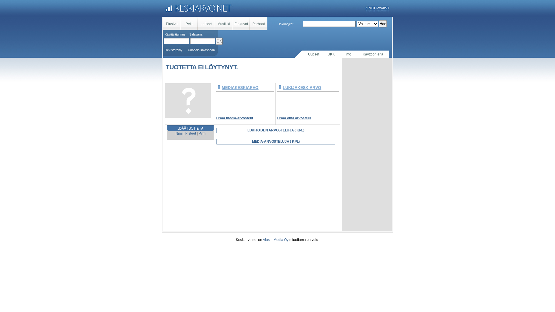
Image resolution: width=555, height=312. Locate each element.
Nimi (179, 133)
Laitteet (206, 24)
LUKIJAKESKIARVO (302, 87)
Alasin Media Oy (275, 240)
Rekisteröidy (173, 50)
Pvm (202, 133)
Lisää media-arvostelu (234, 118)
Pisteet (190, 133)
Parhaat (258, 24)
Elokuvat (241, 24)
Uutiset (313, 54)
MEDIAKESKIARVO (240, 87)
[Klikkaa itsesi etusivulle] (277, 8)
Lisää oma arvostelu (294, 118)
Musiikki (223, 24)
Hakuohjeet (285, 24)
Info (348, 54)
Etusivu (171, 24)
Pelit (189, 24)
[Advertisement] (367, 144)
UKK (331, 54)
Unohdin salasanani (201, 50)
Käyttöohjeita (373, 54)
